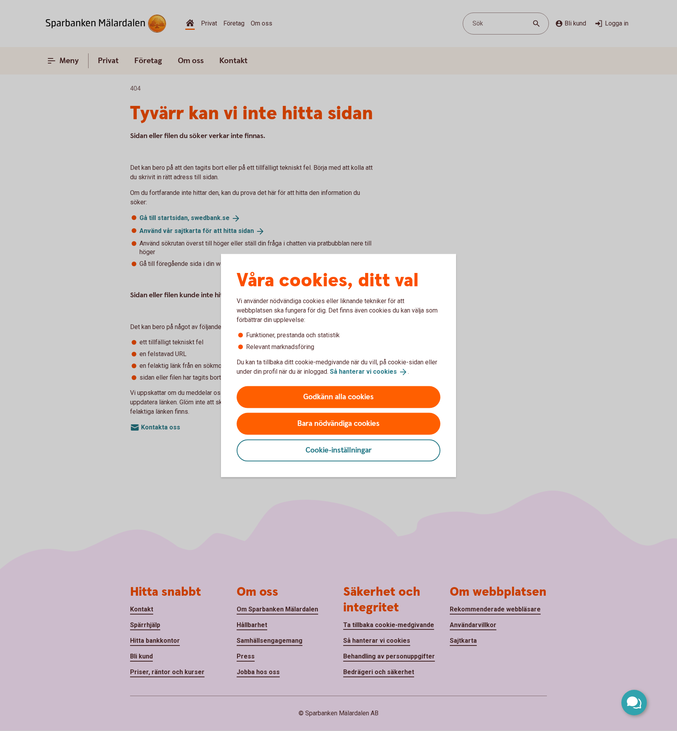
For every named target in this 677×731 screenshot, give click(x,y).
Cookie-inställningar (339, 450)
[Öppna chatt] (634, 702)
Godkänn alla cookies (338, 397)
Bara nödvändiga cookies (338, 423)
